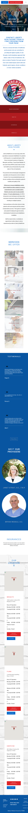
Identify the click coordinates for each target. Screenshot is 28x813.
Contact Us (25, 808)
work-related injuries (14, 194)
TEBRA (23, 810)
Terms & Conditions (25, 802)
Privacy (25, 798)
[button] (25, 2)
